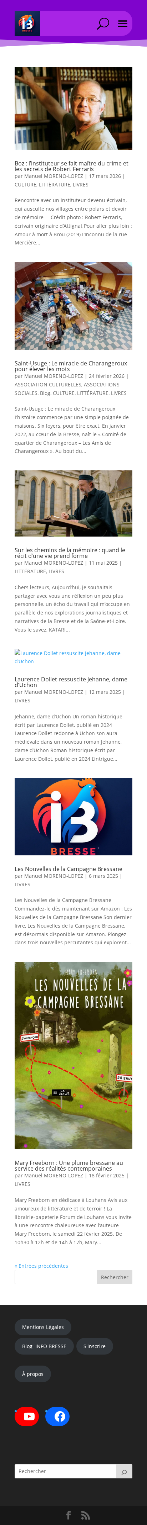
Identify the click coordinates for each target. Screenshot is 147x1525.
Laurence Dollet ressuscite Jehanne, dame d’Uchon (71, 682)
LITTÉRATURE (54, 184)
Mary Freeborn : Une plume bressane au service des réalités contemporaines (69, 1165)
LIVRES (80, 184)
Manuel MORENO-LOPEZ (53, 176)
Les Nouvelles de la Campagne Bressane (68, 869)
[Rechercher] (124, 1471)
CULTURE (25, 184)
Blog (45, 393)
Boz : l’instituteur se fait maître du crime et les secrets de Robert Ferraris (71, 166)
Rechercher (114, 1277)
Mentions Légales (43, 1327)
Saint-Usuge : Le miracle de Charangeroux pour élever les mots (71, 366)
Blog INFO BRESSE (44, 1346)
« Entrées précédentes (41, 1265)
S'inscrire (94, 1346)
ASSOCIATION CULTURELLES (48, 384)
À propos (33, 1374)
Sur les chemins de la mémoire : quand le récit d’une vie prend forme (70, 553)
